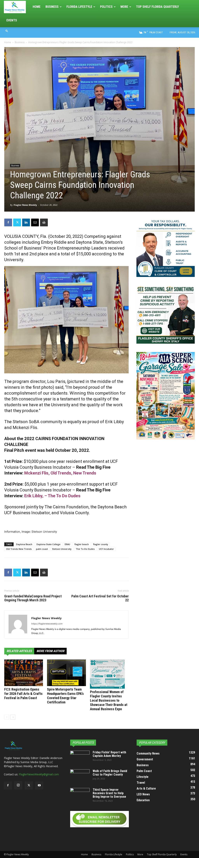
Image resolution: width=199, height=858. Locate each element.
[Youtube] (39, 785)
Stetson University (62, 548)
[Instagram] (18, 785)
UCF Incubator (106, 548)
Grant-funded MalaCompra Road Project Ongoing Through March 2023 (33, 598)
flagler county (100, 544)
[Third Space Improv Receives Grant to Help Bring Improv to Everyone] (80, 795)
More (124, 7)
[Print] (44, 222)
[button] (7, 30)
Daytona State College (48, 544)
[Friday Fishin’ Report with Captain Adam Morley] (80, 757)
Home (36, 7)
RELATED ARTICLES (19, 651)
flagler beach (81, 544)
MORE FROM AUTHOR (50, 651)
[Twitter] (17, 222)
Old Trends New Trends (19, 548)
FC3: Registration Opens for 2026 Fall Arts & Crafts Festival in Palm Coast (23, 693)
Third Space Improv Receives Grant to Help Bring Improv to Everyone (109, 793)
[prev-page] (6, 717)
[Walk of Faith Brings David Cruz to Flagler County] (80, 776)
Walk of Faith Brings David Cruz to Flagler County (110, 772)
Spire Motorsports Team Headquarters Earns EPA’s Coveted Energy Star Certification (65, 695)
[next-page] (12, 717)
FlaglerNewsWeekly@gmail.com (39, 774)
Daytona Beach (24, 544)
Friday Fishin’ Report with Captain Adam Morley (109, 754)
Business (51, 7)
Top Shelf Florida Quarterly (157, 7)
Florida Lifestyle (79, 7)
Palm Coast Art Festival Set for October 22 (100, 598)
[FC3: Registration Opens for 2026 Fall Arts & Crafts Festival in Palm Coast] (23, 672)
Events (11, 20)
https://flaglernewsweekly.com (47, 623)
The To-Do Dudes (85, 548)
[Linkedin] (26, 222)
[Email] (35, 222)
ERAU (67, 544)
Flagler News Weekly (25, 204)
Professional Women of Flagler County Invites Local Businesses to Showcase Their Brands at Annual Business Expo (108, 700)
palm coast (42, 548)
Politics (106, 7)
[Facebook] (8, 222)
